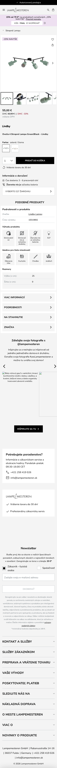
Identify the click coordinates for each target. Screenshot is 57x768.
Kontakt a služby (17, 641)
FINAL (26, 23)
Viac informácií (14, 297)
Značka (9, 327)
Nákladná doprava (19, 704)
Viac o (7, 725)
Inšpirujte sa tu (26, 428)
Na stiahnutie (13, 317)
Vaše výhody (13, 673)
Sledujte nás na (16, 694)
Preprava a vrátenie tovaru (26, 662)
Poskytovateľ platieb (20, 683)
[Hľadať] (48, 10)
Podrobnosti (13, 307)
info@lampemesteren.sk (24, 477)
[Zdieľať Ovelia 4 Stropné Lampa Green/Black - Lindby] (52, 45)
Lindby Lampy (35, 214)
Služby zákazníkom (18, 652)
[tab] (28, 641)
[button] (7, 98)
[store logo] (19, 10)
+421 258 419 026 (21, 472)
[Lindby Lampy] (17, 126)
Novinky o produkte (19, 735)
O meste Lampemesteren (22, 714)
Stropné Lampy (13, 30)
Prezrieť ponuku (33, 19)
